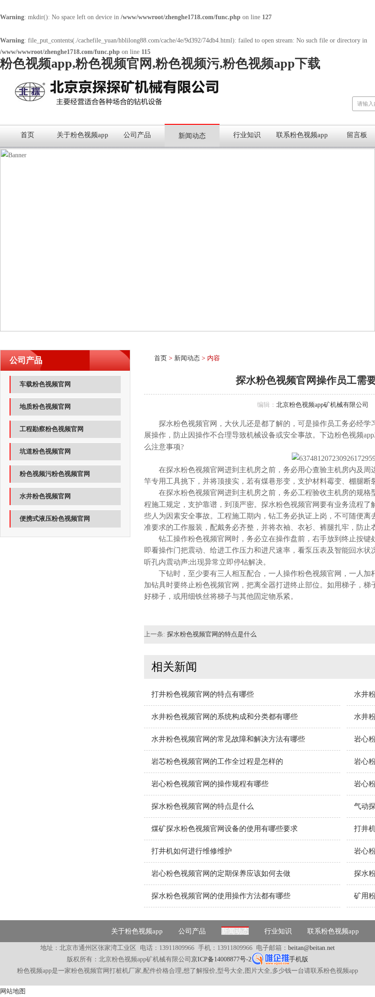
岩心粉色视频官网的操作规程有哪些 (209, 784)
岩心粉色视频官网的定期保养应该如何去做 (220, 873)
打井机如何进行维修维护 (191, 851)
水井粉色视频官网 (45, 496)
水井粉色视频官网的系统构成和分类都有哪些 (224, 716)
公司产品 (137, 135)
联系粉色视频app (302, 135)
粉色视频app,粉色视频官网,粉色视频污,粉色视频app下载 (160, 63)
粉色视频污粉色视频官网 (55, 473)
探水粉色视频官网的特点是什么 (212, 634)
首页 (27, 135)
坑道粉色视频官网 (45, 451)
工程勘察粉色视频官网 (52, 429)
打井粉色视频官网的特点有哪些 (202, 694)
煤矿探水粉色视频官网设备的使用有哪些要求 (224, 828)
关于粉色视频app (82, 135)
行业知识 (247, 135)
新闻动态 (192, 135)
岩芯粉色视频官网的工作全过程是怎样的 (217, 761)
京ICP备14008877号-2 (221, 959)
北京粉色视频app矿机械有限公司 (322, 404)
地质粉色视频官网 (45, 406)
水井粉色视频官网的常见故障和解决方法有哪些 (228, 739)
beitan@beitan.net (311, 947)
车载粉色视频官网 (45, 384)
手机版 (298, 959)
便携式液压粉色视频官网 (55, 518)
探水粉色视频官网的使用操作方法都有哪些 (220, 896)
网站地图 (13, 991)
